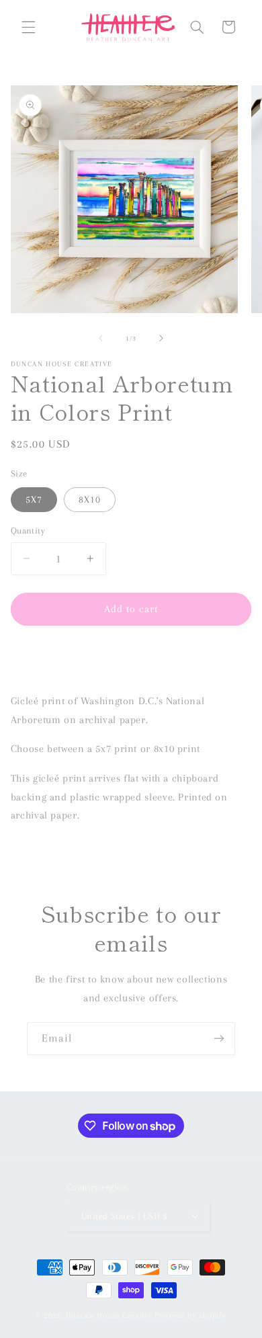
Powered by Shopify (190, 1315)
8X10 (90, 499)
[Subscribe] (219, 1038)
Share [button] (37, 658)
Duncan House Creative (109, 1315)
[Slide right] (161, 338)
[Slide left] (101, 338)
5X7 (34, 499)
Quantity (28, 531)
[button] (28, 26)
